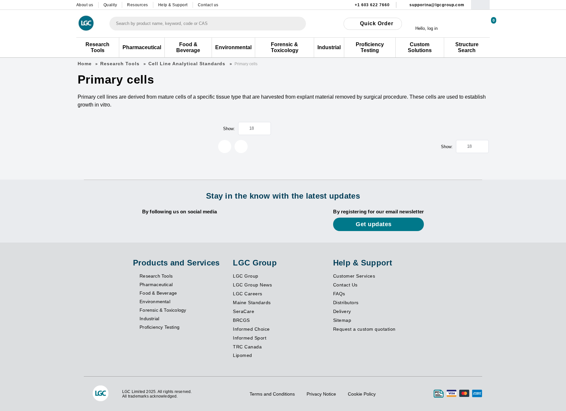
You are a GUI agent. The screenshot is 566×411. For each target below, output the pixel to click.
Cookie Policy (362, 394)
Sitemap (342, 320)
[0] (486, 23)
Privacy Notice (321, 394)
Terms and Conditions (272, 394)
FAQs (339, 293)
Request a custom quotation (364, 329)
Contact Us (345, 284)
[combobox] (207, 23)
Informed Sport (249, 338)
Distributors (346, 302)
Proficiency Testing (159, 327)
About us (84, 5)
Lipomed (242, 355)
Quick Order (376, 23)
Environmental (155, 301)
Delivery (342, 311)
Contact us (208, 5)
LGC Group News (252, 284)
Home (85, 63)
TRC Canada (247, 346)
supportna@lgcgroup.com (436, 5)
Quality (110, 5)
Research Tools (120, 63)
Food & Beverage (158, 293)
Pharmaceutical (156, 284)
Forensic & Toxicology (163, 310)
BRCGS (241, 320)
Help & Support (173, 5)
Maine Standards (252, 302)
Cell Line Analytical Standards (187, 63)
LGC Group (245, 276)
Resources (137, 5)
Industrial (149, 318)
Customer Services (354, 276)
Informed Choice (251, 329)
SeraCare (243, 311)
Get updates (374, 224)
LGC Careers (247, 293)
